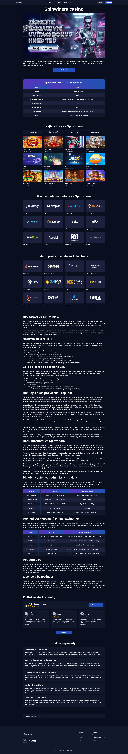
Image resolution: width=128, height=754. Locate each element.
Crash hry (73, 132)
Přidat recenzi (96, 605)
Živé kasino (52, 132)
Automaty (94, 132)
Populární (31, 132)
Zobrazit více (64, 632)
